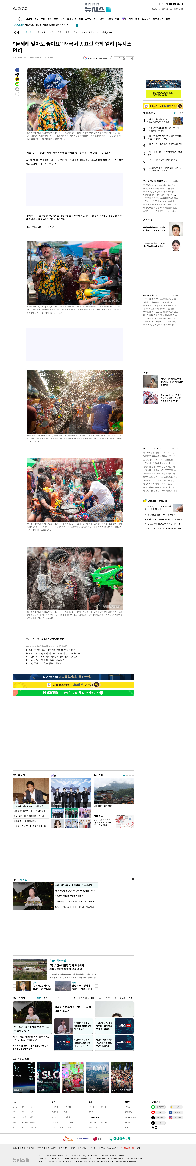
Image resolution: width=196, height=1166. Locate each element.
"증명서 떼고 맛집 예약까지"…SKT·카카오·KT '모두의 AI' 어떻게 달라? (31, 1038)
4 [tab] (133, 775)
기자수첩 (147, 220)
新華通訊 (128, 1112)
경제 (49, 19)
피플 (145, 373)
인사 (53, 1127)
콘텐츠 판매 (52, 1148)
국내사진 (92, 1107)
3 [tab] (130, 775)
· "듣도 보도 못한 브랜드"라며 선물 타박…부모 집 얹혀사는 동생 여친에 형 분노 (163, 524)
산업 (63, 19)
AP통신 (127, 1107)
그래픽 (91, 1112)
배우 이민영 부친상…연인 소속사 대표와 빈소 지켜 (73, 1009)
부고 (61, 1127)
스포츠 (110, 19)
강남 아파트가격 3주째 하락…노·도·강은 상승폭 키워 (103, 822)
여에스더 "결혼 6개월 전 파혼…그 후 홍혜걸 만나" (76, 885)
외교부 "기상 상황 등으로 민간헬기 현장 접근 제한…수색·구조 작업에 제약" (82, 1042)
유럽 (60, 32)
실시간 (29, 19)
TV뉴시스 (146, 19)
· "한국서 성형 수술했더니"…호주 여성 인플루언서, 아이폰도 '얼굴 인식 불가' (163, 528)
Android (128, 1122)
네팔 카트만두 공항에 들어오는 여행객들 (29, 811)
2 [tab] (127, 775)
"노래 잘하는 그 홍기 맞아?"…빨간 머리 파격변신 (75, 901)
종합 (39, 997)
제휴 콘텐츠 (158, 19)
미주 (52, 32)
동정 (69, 1127)
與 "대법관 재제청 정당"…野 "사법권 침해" (42, 988)
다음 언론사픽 (178, 1107)
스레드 (160, 1123)
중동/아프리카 (108, 32)
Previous (14, 986)
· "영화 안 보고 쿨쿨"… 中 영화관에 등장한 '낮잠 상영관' (163, 515)
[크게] (132, 58)
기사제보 (83, 1148)
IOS (126, 1127)
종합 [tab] (181, 112)
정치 (37, 19)
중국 (68, 32)
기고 (65, 1112)
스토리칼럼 (67, 1107)
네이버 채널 (160, 1107)
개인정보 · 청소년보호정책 (108, 1148)
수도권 (88, 19)
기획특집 (67, 1117)
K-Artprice (156, 9)
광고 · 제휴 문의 (28, 1148)
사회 (81, 19)
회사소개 (16, 1148)
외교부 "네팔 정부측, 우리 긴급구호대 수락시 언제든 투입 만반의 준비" (31, 1047)
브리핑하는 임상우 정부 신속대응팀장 (28, 806)
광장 (131, 19)
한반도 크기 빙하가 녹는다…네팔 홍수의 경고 (82, 988)
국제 (43, 19)
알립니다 (140, 1148)
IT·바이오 (71, 19)
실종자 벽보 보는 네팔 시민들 (25, 821)
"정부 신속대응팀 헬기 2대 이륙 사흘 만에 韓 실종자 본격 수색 (66, 967)
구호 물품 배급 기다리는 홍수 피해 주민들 (30, 826)
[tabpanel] (114, 794)
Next (96, 986)
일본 (76, 32)
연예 (117, 19)
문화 (102, 19)
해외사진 (104, 1107)
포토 (137, 19)
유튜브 (160, 1112)
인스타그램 (177, 1117)
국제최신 (30, 32)
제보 (168, 19)
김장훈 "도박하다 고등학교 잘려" (69, 896)
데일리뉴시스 (68, 1122)
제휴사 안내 (41, 1148)
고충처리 (74, 1148)
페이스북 (177, 1112)
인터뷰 (54, 1117)
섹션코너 (55, 1122)
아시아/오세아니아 (90, 32)
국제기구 (42, 32)
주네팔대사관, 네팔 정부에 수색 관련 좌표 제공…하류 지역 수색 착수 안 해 (104, 1026)
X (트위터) (160, 1117)
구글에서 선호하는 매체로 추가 (99, 58)
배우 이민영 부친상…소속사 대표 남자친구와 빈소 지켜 (76, 890)
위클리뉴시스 (178, 9)
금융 (56, 19)
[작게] (128, 58)
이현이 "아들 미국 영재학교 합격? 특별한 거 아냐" (82, 1026)
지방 (96, 19)
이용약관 (92, 1148)
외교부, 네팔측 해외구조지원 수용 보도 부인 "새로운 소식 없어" (104, 1042)
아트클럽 (55, 1112)
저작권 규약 (63, 1148)
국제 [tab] (175, 112)
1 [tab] (124, 775)
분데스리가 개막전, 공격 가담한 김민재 (29, 816)
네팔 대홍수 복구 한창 (103, 806)
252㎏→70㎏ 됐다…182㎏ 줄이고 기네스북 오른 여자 (76, 907)
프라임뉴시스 (167, 9)
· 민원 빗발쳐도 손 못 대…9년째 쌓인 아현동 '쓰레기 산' (163, 519)
